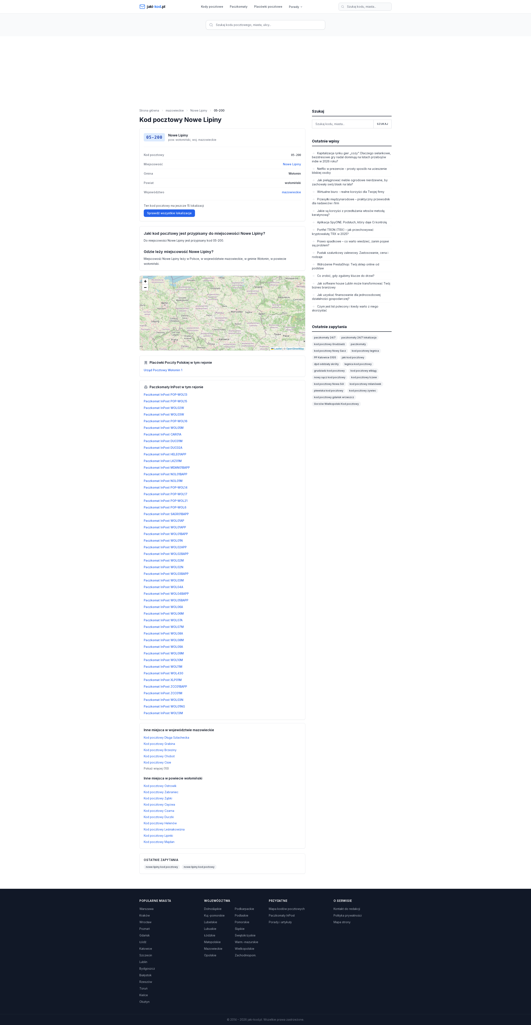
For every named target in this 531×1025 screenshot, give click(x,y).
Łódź (142, 942)
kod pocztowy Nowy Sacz (330, 350)
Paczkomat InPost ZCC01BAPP (165, 686)
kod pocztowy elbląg (363, 370)
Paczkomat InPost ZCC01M (163, 693)
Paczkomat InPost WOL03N (163, 700)
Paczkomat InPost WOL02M (164, 560)
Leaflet (278, 348)
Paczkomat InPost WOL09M (164, 653)
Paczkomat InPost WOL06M (164, 613)
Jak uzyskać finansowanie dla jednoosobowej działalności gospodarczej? (346, 296)
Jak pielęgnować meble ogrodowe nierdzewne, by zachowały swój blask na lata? (350, 182)
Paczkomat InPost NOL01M (163, 481)
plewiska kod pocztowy (328, 390)
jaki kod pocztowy (353, 357)
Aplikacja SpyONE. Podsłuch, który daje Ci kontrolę (351, 222)
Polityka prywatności (348, 915)
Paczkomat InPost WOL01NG (164, 706)
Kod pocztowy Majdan (159, 842)
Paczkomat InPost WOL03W (164, 414)
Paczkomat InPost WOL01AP (164, 520)
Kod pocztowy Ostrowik (160, 786)
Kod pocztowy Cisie (157, 762)
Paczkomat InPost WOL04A (163, 587)
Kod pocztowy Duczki (159, 817)
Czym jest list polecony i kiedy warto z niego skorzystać (345, 308)
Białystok (145, 975)
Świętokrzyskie (245, 935)
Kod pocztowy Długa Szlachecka (166, 737)
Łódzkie (209, 935)
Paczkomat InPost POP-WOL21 (166, 500)
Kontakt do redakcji (347, 909)
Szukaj (382, 123)
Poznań (144, 928)
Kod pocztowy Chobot (159, 756)
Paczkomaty (238, 6)
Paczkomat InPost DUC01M (163, 441)
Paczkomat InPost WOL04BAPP (166, 593)
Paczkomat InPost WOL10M (163, 660)
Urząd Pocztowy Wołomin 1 (163, 370)
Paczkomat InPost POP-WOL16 (165, 421)
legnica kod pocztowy (358, 364)
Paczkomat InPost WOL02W (164, 408)
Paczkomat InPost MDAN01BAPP (167, 467)
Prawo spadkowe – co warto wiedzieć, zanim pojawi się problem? (350, 243)
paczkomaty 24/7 (325, 337)
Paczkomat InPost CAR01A (162, 434)
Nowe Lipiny (198, 110)
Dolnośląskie (213, 909)
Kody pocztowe (212, 6)
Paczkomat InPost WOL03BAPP (166, 573)
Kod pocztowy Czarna (159, 810)
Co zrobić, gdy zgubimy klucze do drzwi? (345, 275)
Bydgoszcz (147, 968)
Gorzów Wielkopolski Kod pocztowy (336, 403)
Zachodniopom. (245, 955)
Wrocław (145, 922)
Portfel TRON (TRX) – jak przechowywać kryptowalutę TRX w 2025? (343, 231)
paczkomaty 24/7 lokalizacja (358, 337)
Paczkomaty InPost (282, 915)
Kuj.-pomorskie (214, 915)
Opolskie (210, 955)
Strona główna (149, 110)
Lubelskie (210, 922)
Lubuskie (210, 928)
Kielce (143, 995)
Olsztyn (144, 1001)
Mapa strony (342, 922)
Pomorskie (242, 922)
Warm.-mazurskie (246, 942)
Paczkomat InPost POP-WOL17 (165, 494)
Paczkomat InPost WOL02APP (165, 547)
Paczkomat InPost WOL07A (163, 620)
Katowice (145, 948)
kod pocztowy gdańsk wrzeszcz (334, 397)
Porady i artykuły (280, 922)
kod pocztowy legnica (365, 350)
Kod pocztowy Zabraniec (161, 792)
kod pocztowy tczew (364, 377)
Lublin (143, 962)
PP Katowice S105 (325, 357)
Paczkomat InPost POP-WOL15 (165, 401)
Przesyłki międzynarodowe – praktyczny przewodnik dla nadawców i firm (351, 201)
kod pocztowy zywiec (362, 390)
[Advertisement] (265, 67)
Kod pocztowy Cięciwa (159, 804)
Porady (294, 7)
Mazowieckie (213, 948)
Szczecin (145, 955)
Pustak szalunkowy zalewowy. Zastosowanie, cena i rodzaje (350, 254)
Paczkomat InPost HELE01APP (165, 454)
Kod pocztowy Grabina (159, 743)
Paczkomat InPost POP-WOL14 (166, 487)
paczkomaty (358, 344)
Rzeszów (145, 982)
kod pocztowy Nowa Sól (329, 383)
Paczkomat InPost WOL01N (163, 540)
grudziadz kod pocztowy (329, 370)
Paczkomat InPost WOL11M (163, 666)
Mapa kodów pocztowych (287, 909)
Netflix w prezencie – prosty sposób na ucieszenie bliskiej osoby (349, 170)
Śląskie (240, 928)
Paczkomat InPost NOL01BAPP (165, 474)
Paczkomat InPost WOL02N (163, 567)
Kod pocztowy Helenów (160, 823)
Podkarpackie (244, 909)
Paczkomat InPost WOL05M (164, 427)
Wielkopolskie (244, 948)
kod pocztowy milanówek (365, 383)
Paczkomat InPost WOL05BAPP (166, 600)
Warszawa (146, 909)
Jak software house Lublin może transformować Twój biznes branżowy (351, 285)
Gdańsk (144, 935)
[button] (145, 281)
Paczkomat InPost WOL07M (164, 627)
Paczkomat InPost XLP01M (163, 680)
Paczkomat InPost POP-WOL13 (165, 394)
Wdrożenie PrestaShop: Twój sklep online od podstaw (345, 266)
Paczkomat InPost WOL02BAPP (166, 554)
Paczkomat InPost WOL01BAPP (166, 534)
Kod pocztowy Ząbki (158, 798)
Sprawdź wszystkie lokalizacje (169, 213)
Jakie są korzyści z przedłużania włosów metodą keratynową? (348, 212)
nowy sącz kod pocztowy (329, 377)
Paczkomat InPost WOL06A (163, 607)
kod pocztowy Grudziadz (329, 344)
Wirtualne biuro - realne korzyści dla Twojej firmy (350, 191)
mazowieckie (175, 110)
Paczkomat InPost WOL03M (164, 580)
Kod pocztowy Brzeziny (160, 750)
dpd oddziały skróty (326, 364)
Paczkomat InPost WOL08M (164, 640)
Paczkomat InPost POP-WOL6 (165, 507)
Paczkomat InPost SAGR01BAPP (166, 514)
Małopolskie (212, 942)
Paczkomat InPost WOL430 (163, 673)
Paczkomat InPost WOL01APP (165, 527)
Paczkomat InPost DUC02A (163, 447)
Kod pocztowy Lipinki (158, 835)
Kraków (144, 915)
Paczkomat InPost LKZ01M (163, 461)
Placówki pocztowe (268, 6)
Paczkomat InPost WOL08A (163, 633)
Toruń (143, 988)
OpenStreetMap (295, 348)
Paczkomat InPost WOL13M (163, 713)
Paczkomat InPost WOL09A (163, 646)
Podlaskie (241, 915)
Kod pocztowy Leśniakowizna (164, 829)
